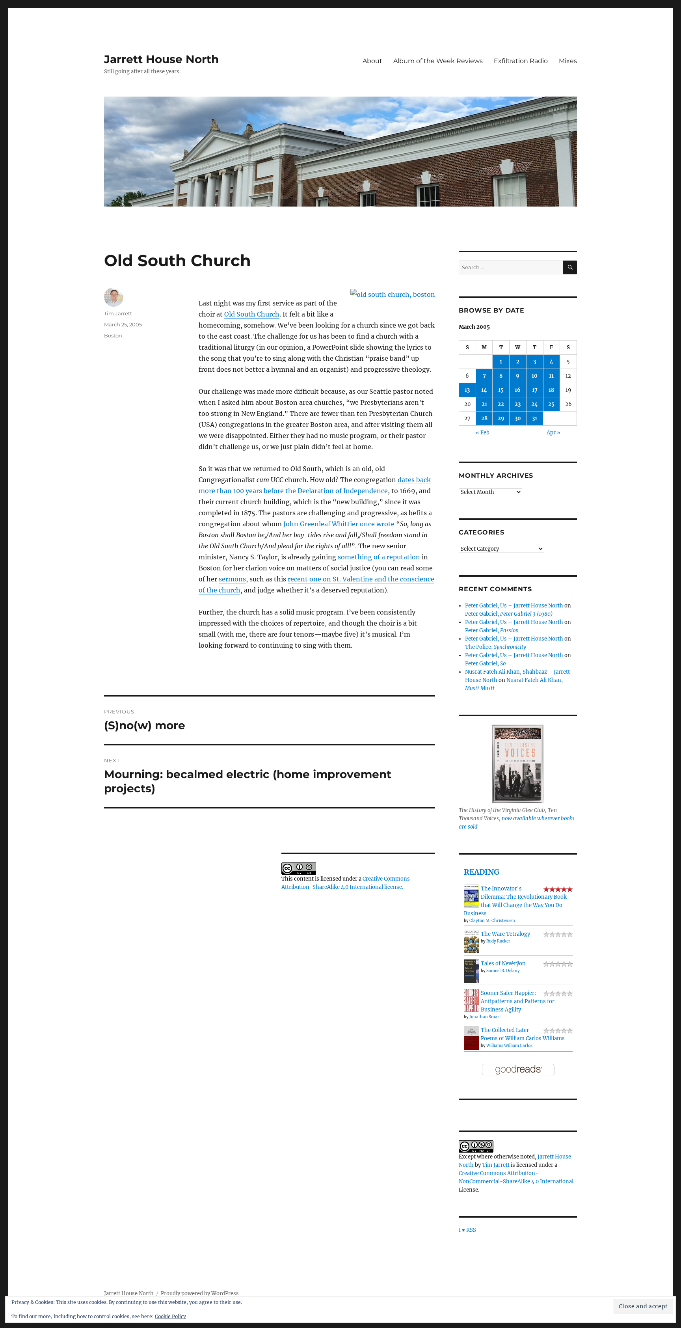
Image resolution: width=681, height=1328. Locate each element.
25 (551, 404)
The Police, (495, 647)
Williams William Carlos (509, 1045)
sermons (232, 579)
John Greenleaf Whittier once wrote (338, 524)
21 (484, 404)
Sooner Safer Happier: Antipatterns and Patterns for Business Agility (517, 1001)
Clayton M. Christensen (492, 920)
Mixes (568, 61)
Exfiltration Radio (521, 61)
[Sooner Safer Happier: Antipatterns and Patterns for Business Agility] (471, 1000)
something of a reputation (379, 557)
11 (551, 376)
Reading (481, 872)
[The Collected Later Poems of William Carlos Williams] (471, 1037)
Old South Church (251, 314)
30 (518, 418)
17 (535, 390)
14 (484, 390)
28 (484, 418)
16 (518, 390)
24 (534, 404)
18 (551, 390)
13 (467, 390)
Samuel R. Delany (503, 970)
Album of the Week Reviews (438, 61)
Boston (113, 335)
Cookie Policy (170, 1316)
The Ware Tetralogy (505, 934)
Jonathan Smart (485, 1016)
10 (535, 376)
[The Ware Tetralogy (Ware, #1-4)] (471, 941)
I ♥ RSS (467, 1230)
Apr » (553, 432)
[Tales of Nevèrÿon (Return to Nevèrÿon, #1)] (471, 971)
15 (501, 390)
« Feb (482, 432)
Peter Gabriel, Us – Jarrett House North (514, 605)
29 (501, 418)
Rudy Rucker (498, 941)
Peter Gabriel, (509, 614)
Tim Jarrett (118, 313)
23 (518, 404)
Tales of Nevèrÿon (503, 963)
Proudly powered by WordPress (200, 1293)
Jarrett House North (161, 59)
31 (534, 418)
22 (501, 404)
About (372, 61)
